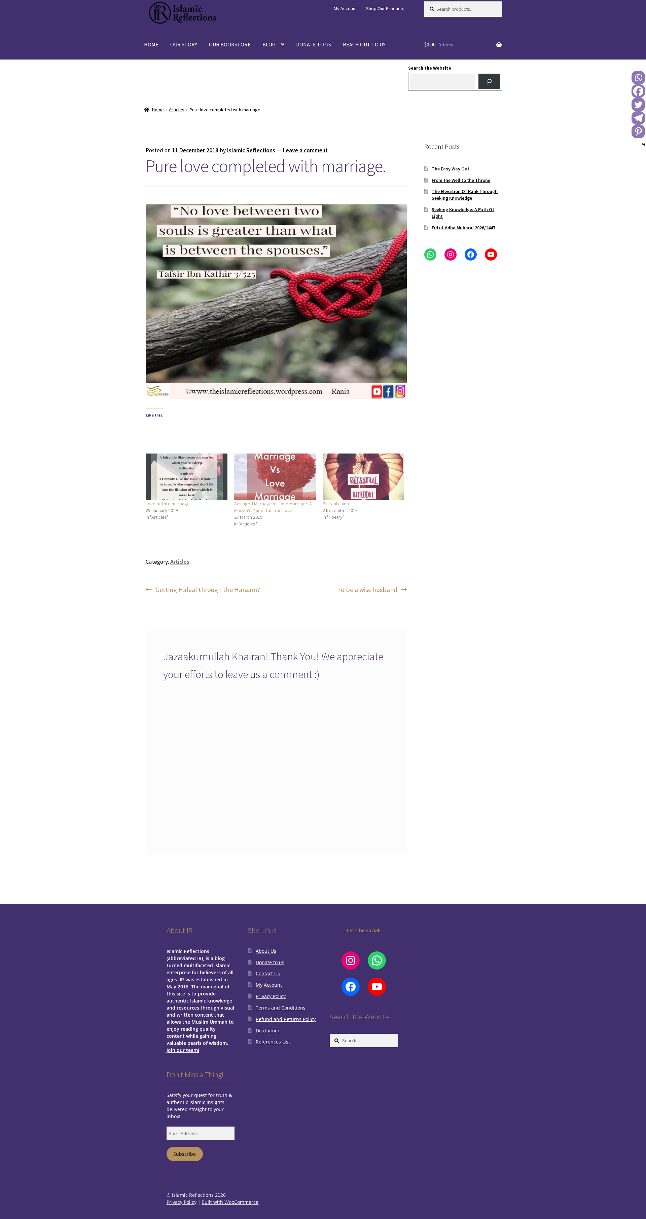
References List (273, 1041)
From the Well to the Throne (461, 180)
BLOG (269, 44)
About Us (266, 951)
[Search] (489, 81)
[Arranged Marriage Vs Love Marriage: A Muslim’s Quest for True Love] (275, 477)
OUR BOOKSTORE (230, 44)
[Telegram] (638, 118)
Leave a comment (305, 150)
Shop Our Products (385, 8)
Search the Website (429, 68)
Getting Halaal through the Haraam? (207, 590)
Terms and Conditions (281, 1008)
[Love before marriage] (186, 477)
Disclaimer (268, 1030)
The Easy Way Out (450, 169)
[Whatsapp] (638, 77)
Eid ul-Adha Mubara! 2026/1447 (463, 228)
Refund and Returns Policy (286, 1019)
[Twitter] (638, 104)
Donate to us (270, 962)
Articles (176, 110)
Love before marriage (168, 504)
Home (158, 110)
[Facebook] (638, 91)
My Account (345, 8)
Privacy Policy (271, 996)
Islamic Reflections (251, 150)
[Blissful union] (363, 477)
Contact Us (268, 973)
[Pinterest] (638, 131)
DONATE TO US (313, 44)
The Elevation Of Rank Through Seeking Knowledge (465, 194)
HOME (151, 44)
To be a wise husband (367, 590)
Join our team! (183, 1050)
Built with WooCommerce (230, 1202)
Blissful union (336, 504)
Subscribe (184, 1154)
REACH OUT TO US (364, 44)
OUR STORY (183, 44)
